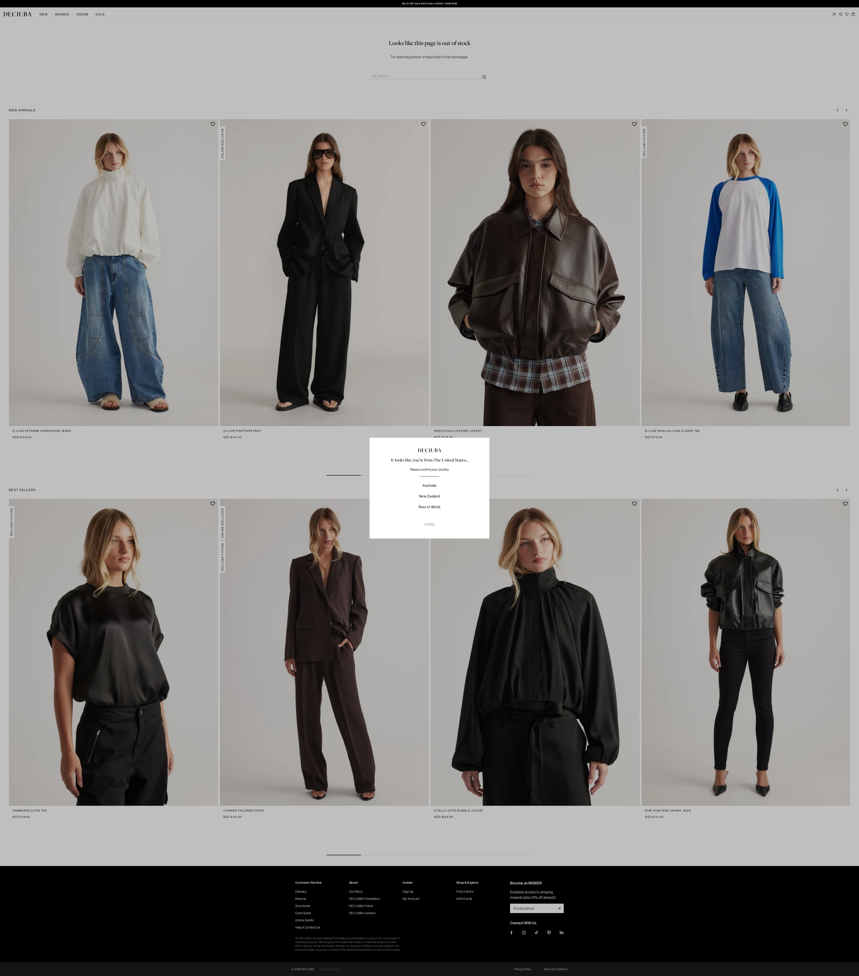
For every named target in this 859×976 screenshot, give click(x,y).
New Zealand (429, 496)
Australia (429, 485)
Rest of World (429, 507)
